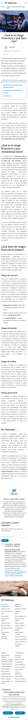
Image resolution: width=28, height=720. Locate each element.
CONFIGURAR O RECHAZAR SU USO (10, 705)
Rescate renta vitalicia (6, 676)
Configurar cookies (14, 717)
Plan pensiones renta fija (6, 628)
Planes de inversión (6, 625)
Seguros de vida (5, 608)
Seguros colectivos (20, 625)
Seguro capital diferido (21, 639)
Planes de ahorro (5, 623)
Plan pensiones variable (5, 633)
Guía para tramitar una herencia (7, 682)
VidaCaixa (12, 47)
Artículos (3, 6)
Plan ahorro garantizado (4, 637)
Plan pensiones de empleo (19, 619)
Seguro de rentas (19, 623)
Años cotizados (5, 671)
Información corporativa (18, 656)
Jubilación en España (6, 664)
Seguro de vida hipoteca (5, 619)
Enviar (5, 540)
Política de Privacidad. (16, 575)
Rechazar (8, 713)
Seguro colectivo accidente (19, 633)
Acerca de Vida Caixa (14, 498)
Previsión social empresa (19, 628)
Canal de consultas (20, 667)
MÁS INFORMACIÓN (16, 704)
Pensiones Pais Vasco (20, 636)
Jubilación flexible (5, 673)
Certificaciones (19, 676)
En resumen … (7, 96)
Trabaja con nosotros (20, 678)
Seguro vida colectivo (20, 641)
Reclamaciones (19, 662)
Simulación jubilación (6, 666)
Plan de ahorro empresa (18, 645)
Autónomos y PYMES (20, 608)
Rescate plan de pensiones (5, 656)
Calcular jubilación (5, 669)
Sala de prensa (19, 669)
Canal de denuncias (20, 664)
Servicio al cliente (19, 659)
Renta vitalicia (4, 616)
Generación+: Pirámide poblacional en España (7, 660)
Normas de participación (18, 672)
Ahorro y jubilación (6, 678)
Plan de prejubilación (20, 616)
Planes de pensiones (6, 611)
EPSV (2, 613)
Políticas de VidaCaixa (20, 681)
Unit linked (17, 611)
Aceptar (20, 713)
